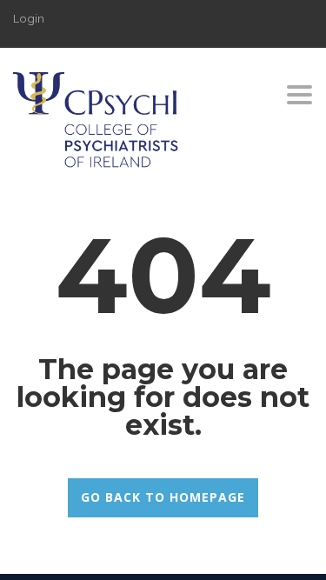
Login (28, 18)
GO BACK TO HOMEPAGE (163, 497)
